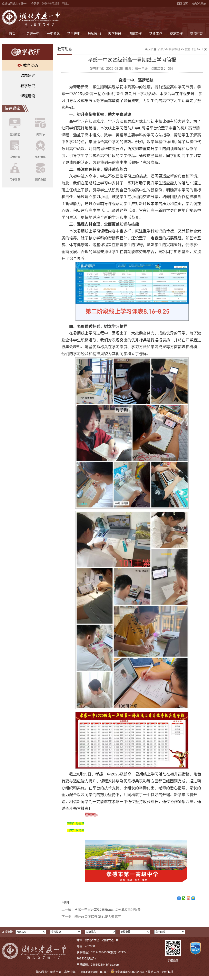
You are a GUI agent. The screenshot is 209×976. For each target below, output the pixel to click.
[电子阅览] (15, 168)
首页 (12, 33)
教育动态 (30, 65)
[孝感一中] (31, 18)
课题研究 (27, 76)
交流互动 (196, 33)
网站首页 (182, 3)
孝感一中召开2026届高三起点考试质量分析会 (107, 909)
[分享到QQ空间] (193, 898)
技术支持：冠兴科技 (160, 972)
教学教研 (114, 33)
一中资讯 (53, 33)
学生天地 (73, 33)
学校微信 (173, 960)
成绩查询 (15, 156)
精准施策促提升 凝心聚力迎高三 (97, 917)
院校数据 (40, 179)
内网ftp (40, 134)
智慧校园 (15, 134)
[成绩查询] (15, 145)
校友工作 (176, 33)
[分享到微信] (184, 898)
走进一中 (32, 33)
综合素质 (40, 156)
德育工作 (135, 33)
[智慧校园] (15, 123)
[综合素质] (40, 145)
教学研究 (27, 86)
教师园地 (94, 33)
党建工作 (155, 33)
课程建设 (27, 96)
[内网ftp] (40, 123)
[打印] (65, 902)
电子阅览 (15, 179)
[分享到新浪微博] (188, 898)
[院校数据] (40, 168)
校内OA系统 (198, 3)
